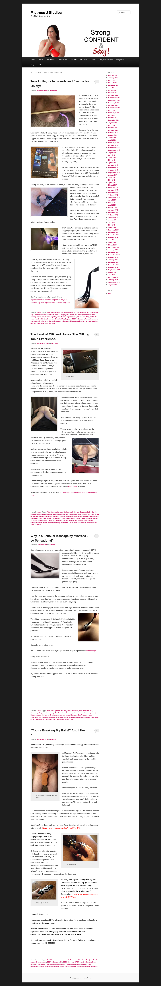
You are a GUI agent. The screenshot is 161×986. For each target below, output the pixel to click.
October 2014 (113, 237)
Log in (110, 293)
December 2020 (113, 120)
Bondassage (91, 650)
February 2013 (113, 247)
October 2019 (113, 132)
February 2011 (113, 277)
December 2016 (113, 192)
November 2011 (114, 265)
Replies (38, 525)
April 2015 (112, 227)
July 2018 (111, 155)
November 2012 (114, 255)
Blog (32, 65)
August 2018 (112, 152)
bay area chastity (93, 312)
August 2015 (112, 220)
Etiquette (73, 60)
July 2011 (111, 275)
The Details (63, 60)
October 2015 (113, 215)
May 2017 (111, 180)
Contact (93, 60)
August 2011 (112, 272)
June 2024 (112, 90)
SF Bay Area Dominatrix (39, 719)
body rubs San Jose (52, 516)
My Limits (83, 60)
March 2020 (112, 128)
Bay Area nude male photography (69, 514)
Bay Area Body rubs (87, 512)
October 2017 (113, 170)
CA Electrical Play (83, 317)
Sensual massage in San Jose (59, 321)
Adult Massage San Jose (55, 312)
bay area (83, 312)
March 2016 (112, 207)
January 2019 (113, 145)
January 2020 (113, 130)
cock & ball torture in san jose (44, 319)
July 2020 (111, 125)
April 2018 (112, 162)
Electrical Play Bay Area (63, 319)
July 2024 (111, 88)
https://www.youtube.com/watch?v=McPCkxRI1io (61, 828)
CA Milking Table (43, 518)
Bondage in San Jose (38, 317)
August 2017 (112, 175)
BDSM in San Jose (51, 315)
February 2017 (113, 187)
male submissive (86, 518)
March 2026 (112, 75)
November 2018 (114, 147)
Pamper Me (120, 60)
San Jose (52, 520)
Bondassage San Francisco (55, 713)
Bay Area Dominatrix (38, 315)
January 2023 (113, 105)
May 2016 (111, 202)
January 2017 (113, 190)
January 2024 (113, 95)
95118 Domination (53, 960)
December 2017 (113, 167)
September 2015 (114, 217)
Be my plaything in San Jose (67, 315)
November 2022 (114, 108)
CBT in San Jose (54, 518)
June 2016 (112, 200)
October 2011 (113, 267)
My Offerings (51, 60)
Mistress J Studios (46, 12)
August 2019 (112, 135)
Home (33, 60)
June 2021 (112, 115)
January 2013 (113, 250)
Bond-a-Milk (72, 486)
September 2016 (114, 197)
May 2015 (111, 225)
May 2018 (111, 160)
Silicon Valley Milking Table (78, 523)
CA (61, 962)
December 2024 (113, 85)
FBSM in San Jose (78, 319)
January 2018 (113, 165)
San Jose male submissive (40, 321)
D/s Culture (76, 518)
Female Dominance (91, 319)
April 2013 (112, 242)
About (41, 60)
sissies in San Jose (83, 966)
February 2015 (113, 230)
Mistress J (53, 90)
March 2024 (112, 93)
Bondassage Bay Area (53, 317)
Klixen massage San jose (39, 715)
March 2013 (112, 245)
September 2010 (114, 282)
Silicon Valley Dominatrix (78, 321)
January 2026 (113, 78)
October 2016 (113, 195)
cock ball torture (39, 964)
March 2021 (112, 117)
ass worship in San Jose (68, 960)
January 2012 (113, 260)
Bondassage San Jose (68, 317)
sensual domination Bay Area (68, 717)
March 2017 (112, 185)
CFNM (77, 962)
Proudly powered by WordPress (80, 978)
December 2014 (113, 232)
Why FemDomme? (106, 60)
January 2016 (113, 210)
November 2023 (114, 98)
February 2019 (113, 142)
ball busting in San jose (72, 312)
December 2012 (113, 252)
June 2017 (112, 177)
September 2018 (114, 150)
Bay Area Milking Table (50, 514)
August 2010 (112, 285)
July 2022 (111, 110)
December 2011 (113, 262)
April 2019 (112, 140)
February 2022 (113, 113)
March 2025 (112, 83)
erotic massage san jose (89, 713)
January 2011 (113, 280)
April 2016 (112, 205)
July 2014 (111, 240)
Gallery (40, 65)
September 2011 (114, 270)
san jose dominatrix (73, 964)
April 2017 (112, 182)
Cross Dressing (66, 518)
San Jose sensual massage (84, 520)
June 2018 (112, 157)
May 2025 (111, 80)
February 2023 (113, 103)
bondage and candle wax (86, 315)
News (39, 312)
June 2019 (112, 137)
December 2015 (113, 212)
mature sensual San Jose (68, 715)
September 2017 (114, 172)
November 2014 (114, 235)
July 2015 (111, 222)
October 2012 (113, 257)
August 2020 (112, 123)
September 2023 (114, 100)
